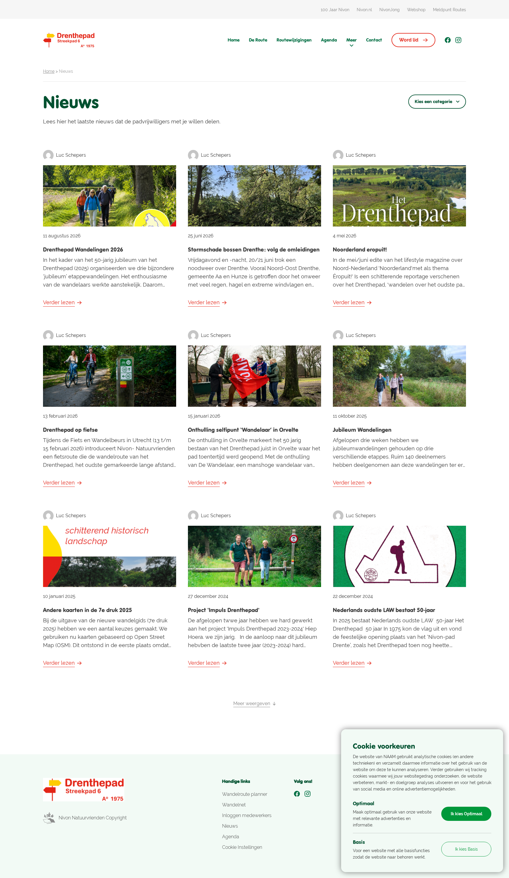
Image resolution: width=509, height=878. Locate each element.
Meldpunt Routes (449, 9)
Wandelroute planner (244, 794)
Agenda (329, 40)
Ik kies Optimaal (466, 813)
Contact (374, 40)
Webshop (416, 9)
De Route (258, 40)
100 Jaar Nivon (335, 9)
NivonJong (389, 9)
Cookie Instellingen (242, 847)
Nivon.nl (364, 9)
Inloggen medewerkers (247, 815)
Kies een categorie (433, 101)
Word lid (408, 40)
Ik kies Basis (466, 849)
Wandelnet (234, 805)
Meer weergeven (251, 703)
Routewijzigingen (294, 40)
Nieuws (230, 826)
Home (233, 40)
